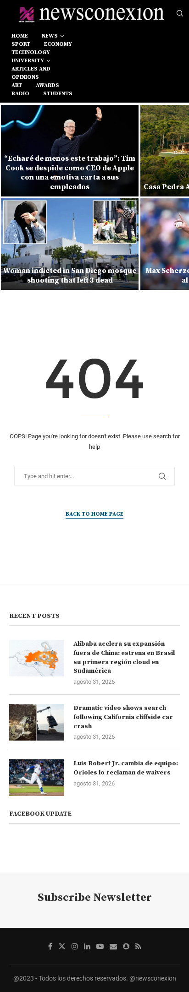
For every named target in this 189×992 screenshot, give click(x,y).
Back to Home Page (94, 514)
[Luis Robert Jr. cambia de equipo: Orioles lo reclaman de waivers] (36, 777)
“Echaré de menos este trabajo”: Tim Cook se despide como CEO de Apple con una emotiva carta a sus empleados (69, 172)
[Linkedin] (87, 946)
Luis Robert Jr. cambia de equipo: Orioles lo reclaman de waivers (125, 768)
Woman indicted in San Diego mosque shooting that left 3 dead (69, 275)
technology (30, 52)
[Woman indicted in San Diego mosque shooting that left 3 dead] (70, 244)
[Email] (113, 946)
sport (20, 44)
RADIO (20, 93)
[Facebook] (50, 946)
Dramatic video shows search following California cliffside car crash (123, 717)
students (57, 93)
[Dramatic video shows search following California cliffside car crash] (36, 722)
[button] (12, 197)
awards (47, 85)
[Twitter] (62, 946)
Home (19, 36)
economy (58, 44)
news (50, 36)
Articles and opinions (30, 73)
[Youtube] (100, 946)
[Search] (179, 13)
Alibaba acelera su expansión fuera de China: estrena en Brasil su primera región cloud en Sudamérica (124, 657)
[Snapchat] (126, 946)
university (27, 60)
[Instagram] (75, 946)
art (16, 85)
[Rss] (138, 946)
